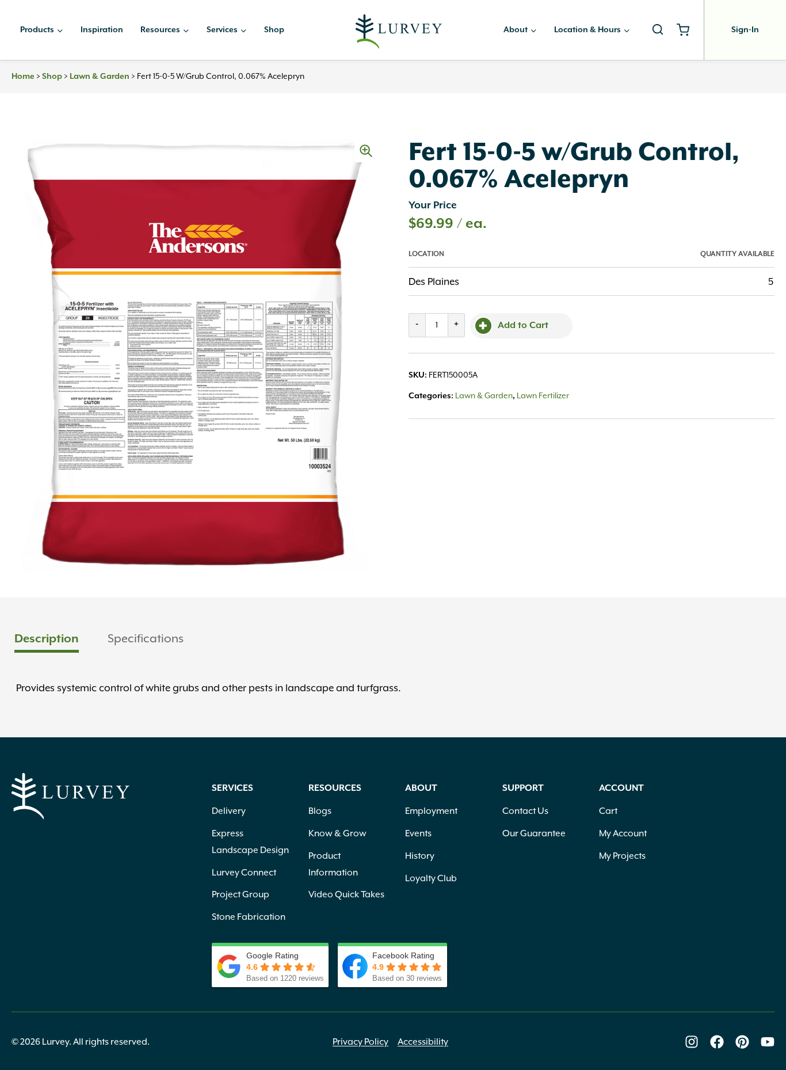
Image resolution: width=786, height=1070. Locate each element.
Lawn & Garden (99, 76)
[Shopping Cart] (687, 30)
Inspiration (102, 30)
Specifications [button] (146, 638)
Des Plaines (434, 281)
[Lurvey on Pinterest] (742, 1042)
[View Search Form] (657, 30)
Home (23, 76)
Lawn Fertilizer (543, 395)
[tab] (46, 639)
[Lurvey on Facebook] (717, 1042)
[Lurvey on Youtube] (767, 1042)
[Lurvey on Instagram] (692, 1042)
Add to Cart (523, 326)
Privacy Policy (360, 1042)
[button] (365, 150)
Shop (274, 30)
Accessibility (423, 1042)
